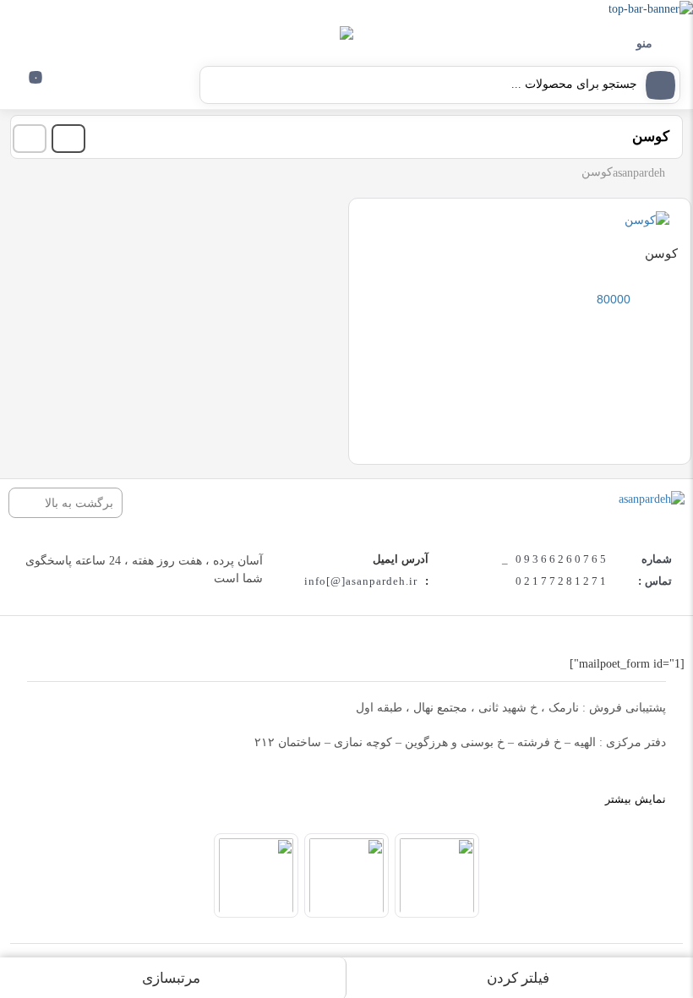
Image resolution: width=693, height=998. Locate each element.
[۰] (25, 90)
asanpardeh (639, 172)
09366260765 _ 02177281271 (555, 570)
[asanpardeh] (652, 498)
